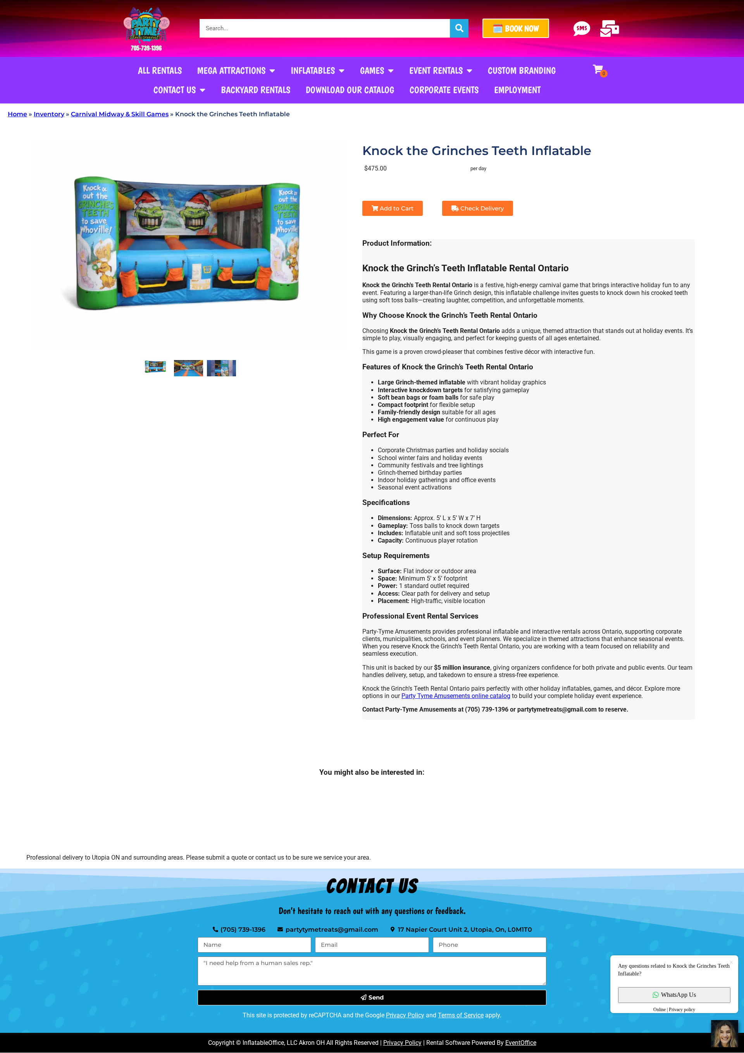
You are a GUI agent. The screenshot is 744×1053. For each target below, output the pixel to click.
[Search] (459, 28)
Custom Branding (522, 70)
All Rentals (160, 70)
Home (17, 114)
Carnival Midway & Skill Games (120, 114)
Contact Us (174, 89)
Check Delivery (481, 208)
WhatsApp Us (678, 994)
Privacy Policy (405, 1015)
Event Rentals (436, 70)
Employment (517, 89)
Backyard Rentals (255, 89)
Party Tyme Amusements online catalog (455, 696)
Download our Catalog (350, 89)
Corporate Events (444, 89)
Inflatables (313, 70)
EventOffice (520, 1042)
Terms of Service (461, 1015)
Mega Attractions (231, 70)
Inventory (49, 114)
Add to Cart (395, 208)
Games (372, 70)
